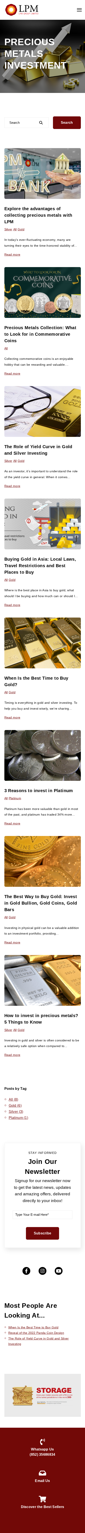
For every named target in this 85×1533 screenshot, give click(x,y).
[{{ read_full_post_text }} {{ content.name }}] (42, 292)
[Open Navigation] (79, 10)
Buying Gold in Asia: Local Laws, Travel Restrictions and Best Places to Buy (40, 566)
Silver (8, 229)
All (15, 229)
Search (67, 122)
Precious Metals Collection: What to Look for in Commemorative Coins (40, 334)
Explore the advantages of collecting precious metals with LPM (38, 215)
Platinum (15, 798)
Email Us (42, 1481)
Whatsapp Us (42, 1449)
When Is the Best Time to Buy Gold (33, 1327)
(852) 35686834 (42, 1454)
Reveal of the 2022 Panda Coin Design (36, 1333)
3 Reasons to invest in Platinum (38, 790)
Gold (21, 229)
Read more (12, 254)
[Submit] (41, 122)
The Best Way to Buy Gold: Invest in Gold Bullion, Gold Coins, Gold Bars (40, 903)
